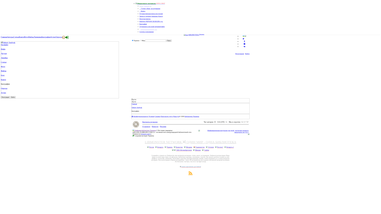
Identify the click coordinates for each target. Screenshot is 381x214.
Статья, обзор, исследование (150, 8)
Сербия (206, 150)
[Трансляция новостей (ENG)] (243, 39)
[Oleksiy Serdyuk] (1, 42)
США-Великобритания (184, 150)
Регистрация (239, 54)
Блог (3, 75)
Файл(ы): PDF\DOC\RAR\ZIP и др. (151, 21)
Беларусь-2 (230, 147)
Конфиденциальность (141, 116)
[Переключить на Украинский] (243, 36)
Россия (151, 147)
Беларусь (160, 147)
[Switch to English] (245, 36)
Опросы (4, 88)
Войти (247, 54)
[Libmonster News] (248, 122)
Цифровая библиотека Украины (145, 130)
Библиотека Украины (192, 116)
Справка (157, 116)
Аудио (3, 93)
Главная (134, 104)
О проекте (146, 127)
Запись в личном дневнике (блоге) (151, 16)
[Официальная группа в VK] (244, 46)
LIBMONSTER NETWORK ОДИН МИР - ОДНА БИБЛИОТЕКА (190, 142)
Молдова (189, 147)
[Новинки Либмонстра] (244, 122)
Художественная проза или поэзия (151, 14)
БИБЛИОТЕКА (194, 35)
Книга (143, 11)
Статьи (3, 62)
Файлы (3, 71)
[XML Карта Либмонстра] (190, 174)
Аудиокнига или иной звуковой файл (152, 26)
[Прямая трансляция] (226, 122)
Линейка (4, 58)
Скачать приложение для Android (191, 166)
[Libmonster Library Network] (249, 134)
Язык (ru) (176, 116)
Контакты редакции (150, 122)
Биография (143, 24)
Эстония (211, 147)
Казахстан (179, 147)
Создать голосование (146, 32)
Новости (155, 127)
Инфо (3, 49)
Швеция (198, 150)
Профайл (4, 45)
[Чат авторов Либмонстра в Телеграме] (244, 44)
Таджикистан (200, 147)
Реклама (163, 127)
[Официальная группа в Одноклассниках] (244, 41)
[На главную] (135, 127)
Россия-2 (220, 147)
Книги (3, 80)
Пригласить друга (167, 116)
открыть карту (146, 134)
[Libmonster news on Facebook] (245, 122)
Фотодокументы (145, 19)
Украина (169, 147)
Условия (151, 116)
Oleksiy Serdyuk (8, 43)
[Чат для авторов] (215, 122)
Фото (3, 66)
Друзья (4, 53)
